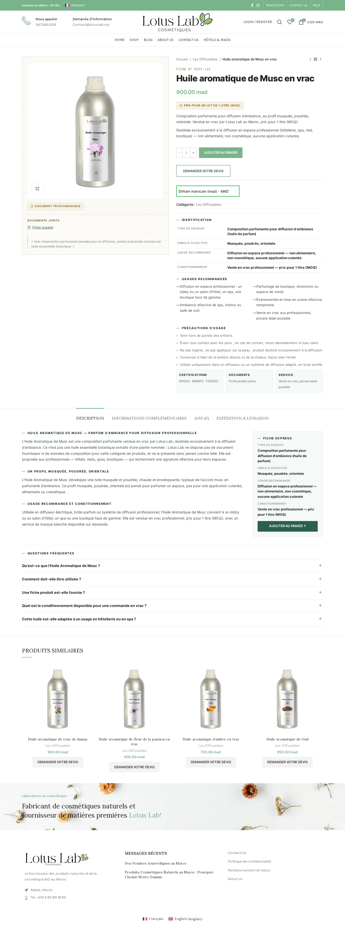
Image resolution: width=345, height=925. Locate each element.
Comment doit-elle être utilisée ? (51, 579)
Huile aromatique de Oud (287, 739)
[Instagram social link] (258, 5)
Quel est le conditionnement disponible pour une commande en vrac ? (84, 605)
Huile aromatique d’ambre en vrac (211, 739)
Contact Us (237, 853)
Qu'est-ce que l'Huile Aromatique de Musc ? (61, 565)
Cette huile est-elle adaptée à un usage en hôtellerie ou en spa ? (79, 619)
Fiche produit (42, 227)
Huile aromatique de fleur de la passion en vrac (134, 742)
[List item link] (69, 897)
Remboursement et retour (249, 870)
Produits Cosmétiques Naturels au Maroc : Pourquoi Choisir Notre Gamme (169, 874)
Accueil (182, 59)
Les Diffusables (205, 59)
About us (235, 879)
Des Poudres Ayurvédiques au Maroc (156, 863)
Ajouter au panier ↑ (287, 526)
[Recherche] (280, 22)
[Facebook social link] (252, 5)
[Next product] (320, 59)
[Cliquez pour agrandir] (37, 188)
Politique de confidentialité (249, 861)
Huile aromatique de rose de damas (57, 739)
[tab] (90, 415)
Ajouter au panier (220, 152)
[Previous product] (310, 59)
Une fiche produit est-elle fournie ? (53, 592)
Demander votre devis (203, 171)
